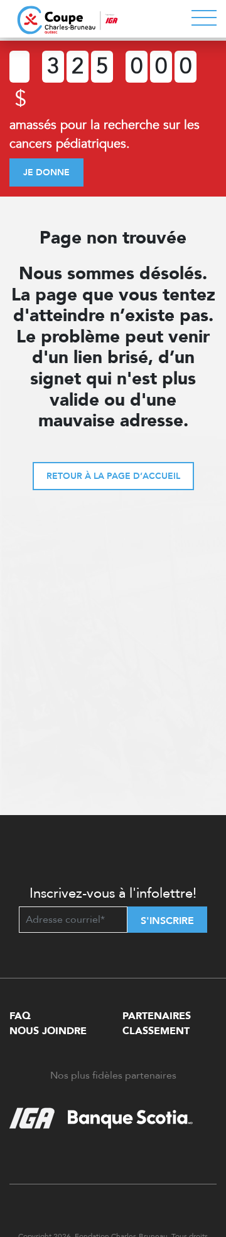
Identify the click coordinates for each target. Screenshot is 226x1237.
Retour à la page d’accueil (113, 476)
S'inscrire (167, 921)
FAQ (20, 1016)
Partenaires (156, 1016)
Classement (156, 1031)
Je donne (46, 172)
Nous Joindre (48, 1031)
